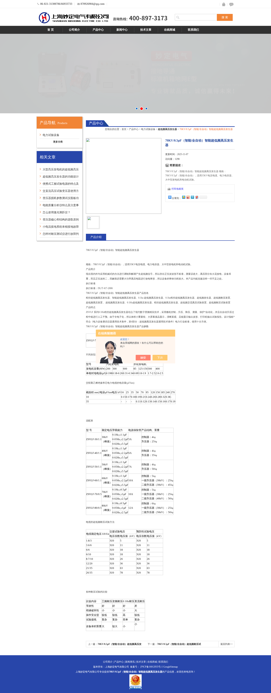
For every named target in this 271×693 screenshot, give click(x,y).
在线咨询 (231, 4)
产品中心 (98, 29)
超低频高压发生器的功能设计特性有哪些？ (59, 177)
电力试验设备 (51, 135)
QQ (223, 4)
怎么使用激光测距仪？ (56, 212)
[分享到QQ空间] (183, 197)
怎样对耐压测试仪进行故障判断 (59, 234)
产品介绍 (96, 237)
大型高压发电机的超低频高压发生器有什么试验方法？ (59, 170)
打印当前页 (178, 188)
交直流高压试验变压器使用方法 (59, 191)
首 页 (50, 29)
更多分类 (58, 141)
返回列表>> (226, 644)
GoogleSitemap (170, 666)
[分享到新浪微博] (188, 197)
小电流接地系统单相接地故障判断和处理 (59, 227)
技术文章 (145, 29)
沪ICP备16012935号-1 (151, 666)
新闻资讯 (130, 661)
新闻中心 (122, 29)
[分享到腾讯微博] (192, 197)
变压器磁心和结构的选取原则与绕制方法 (59, 220)
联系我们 (193, 29)
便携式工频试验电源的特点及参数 (59, 184)
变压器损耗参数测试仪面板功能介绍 (59, 199)
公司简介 (74, 29)
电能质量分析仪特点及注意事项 (59, 206)
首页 (124, 129)
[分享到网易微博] (196, 197)
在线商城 (169, 29)
